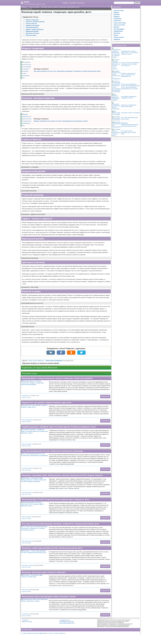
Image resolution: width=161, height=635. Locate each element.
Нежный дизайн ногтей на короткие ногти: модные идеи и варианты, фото (55, 499)
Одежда (116, 12)
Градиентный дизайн (32, 25)
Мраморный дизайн (32, 31)
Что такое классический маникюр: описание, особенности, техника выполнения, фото (60, 524)
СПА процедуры (119, 29)
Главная (65, 3)
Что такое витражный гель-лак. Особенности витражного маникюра (52, 451)
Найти (137, 3)
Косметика (117, 21)
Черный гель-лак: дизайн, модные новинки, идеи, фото (47, 402)
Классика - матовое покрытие (35, 21)
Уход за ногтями (26, 397)
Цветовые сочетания (32, 33)
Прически (117, 33)
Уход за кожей (119, 10)
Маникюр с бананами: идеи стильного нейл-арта (44, 572)
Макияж (116, 27)
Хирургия (117, 39)
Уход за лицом (119, 37)
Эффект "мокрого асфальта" (35, 29)
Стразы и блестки (31, 23)
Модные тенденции (32, 20)
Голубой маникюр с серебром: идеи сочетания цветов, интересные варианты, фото (59, 427)
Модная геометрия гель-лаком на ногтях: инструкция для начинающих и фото (61, 121)
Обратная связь (27, 621)
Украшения (117, 18)
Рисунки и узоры (31, 35)
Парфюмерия (118, 31)
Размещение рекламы (66, 621)
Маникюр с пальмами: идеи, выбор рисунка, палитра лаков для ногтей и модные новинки (62, 475)
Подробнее (105, 396)
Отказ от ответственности (56, 633)
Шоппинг (117, 14)
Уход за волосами (120, 23)
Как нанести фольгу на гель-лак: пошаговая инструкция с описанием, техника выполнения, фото (67, 71)
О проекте (73, 3)
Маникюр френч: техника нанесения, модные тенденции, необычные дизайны (57, 378)
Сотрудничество (64, 620)
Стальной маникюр (32, 27)
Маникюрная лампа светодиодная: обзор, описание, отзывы (49, 596)
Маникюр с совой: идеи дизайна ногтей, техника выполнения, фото (52, 548)
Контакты (81, 3)
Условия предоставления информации (34, 633)
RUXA (26, 2)
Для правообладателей (66, 623)
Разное (116, 35)
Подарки (117, 16)
